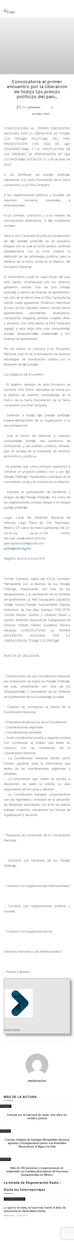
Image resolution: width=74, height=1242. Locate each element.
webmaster (34, 107)
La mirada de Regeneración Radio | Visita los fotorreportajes (32, 1186)
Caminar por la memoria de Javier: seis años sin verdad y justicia (37, 1116)
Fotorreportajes (14, 1199)
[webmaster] (19, 107)
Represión (36, 120)
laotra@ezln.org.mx (17, 548)
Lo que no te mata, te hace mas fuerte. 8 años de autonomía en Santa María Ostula (35, 1209)
